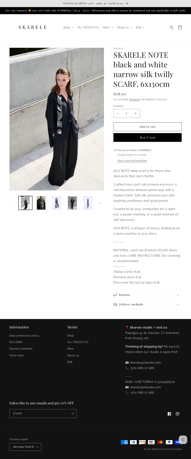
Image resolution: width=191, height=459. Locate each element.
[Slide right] (100, 203)
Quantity (118, 106)
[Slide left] (13, 203)
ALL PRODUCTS (78, 342)
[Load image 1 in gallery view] (25, 203)
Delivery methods (21, 348)
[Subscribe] (72, 413)
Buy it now (147, 137)
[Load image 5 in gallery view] (88, 203)
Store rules (16, 355)
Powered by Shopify (172, 449)
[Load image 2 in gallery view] (41, 203)
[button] (68, 27)
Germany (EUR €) (23, 446)
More (70, 348)
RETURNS (16, 342)
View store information (132, 160)
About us (73, 355)
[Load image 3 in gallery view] (57, 203)
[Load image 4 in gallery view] (72, 203)
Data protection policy (24, 335)
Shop (70, 335)
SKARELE (156, 449)
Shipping (134, 99)
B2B (69, 361)
